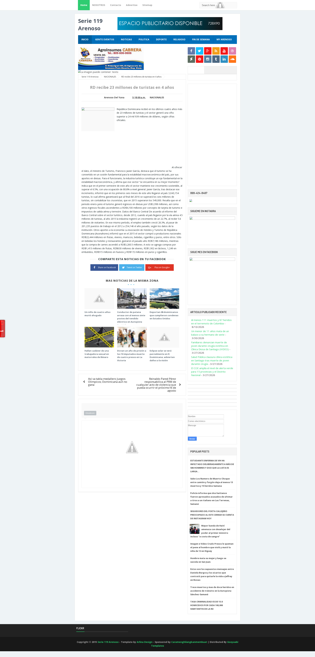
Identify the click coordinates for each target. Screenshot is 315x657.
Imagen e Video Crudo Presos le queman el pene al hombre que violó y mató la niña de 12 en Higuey (211, 547)
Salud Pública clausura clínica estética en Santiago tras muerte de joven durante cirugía (211, 360)
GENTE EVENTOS (104, 39)
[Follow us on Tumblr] (216, 59)
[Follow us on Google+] (207, 51)
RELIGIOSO (179, 39)
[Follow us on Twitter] (199, 51)
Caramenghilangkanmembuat (189, 642)
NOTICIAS (126, 39)
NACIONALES (157, 97)
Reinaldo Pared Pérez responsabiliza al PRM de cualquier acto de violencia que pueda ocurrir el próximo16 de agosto (156, 384)
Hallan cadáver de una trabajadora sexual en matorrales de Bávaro (96, 354)
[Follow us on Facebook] (191, 51)
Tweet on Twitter (134, 267)
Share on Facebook (107, 267)
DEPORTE (161, 39)
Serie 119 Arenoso (90, 24)
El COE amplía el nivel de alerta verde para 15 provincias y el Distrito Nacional (212, 371)
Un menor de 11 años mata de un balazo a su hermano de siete (210, 332)
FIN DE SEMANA (201, 39)
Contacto (115, 5)
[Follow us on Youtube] (224, 51)
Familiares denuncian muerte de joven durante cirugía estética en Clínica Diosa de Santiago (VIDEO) (210, 346)
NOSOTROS (98, 5)
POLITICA (144, 39)
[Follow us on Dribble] (232, 51)
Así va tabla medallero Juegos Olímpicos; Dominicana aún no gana (107, 382)
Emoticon (90, 413)
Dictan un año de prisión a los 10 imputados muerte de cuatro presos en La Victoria (131, 355)
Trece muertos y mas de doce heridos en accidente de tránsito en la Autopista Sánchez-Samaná (212, 591)
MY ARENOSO (224, 39)
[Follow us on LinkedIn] (224, 59)
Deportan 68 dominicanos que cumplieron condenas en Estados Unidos (164, 315)
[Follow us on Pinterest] (199, 59)
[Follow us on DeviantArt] (191, 59)
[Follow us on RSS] (216, 51)
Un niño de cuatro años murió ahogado (97, 314)
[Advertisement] (144, 145)
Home (83, 5)
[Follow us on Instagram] (207, 59)
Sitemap (147, 5)
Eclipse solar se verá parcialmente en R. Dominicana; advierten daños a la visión (162, 355)
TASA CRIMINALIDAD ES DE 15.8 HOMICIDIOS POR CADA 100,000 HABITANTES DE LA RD (206, 605)
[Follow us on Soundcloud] (232, 59)
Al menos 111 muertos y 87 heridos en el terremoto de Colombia (211, 321)
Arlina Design (144, 642)
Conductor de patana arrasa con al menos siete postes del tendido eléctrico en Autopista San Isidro (131, 318)
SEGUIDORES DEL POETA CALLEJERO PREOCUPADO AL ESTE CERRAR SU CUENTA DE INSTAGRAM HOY (212, 515)
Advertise (131, 5)
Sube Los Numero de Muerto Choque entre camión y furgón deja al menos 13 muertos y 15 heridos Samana (211, 482)
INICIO (84, 39)
